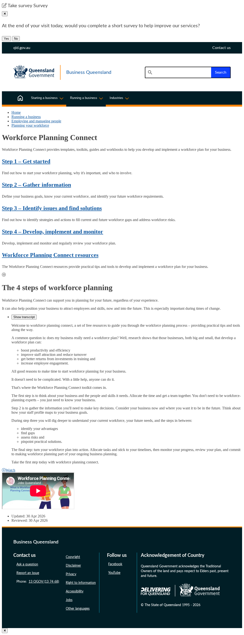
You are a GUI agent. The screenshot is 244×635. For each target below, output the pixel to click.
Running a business (26, 117)
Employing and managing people (36, 121)
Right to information (81, 583)
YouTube (114, 573)
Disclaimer (73, 565)
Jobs (69, 600)
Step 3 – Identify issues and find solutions (52, 208)
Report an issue (27, 573)
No (16, 38)
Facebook (115, 564)
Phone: (37, 581)
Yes (6, 38)
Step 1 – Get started (26, 161)
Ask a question (27, 564)
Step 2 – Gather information (36, 185)
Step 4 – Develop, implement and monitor (52, 231)
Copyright (73, 557)
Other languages (78, 608)
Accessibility (74, 591)
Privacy (71, 574)
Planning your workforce (30, 125)
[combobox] (178, 72)
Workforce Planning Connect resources (50, 255)
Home (16, 112)
